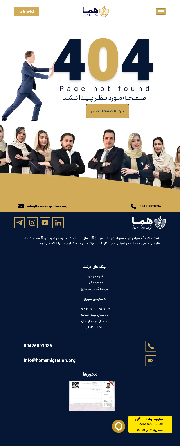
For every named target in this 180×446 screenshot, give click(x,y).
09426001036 (38, 346)
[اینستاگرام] (32, 222)
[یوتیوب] (45, 222)
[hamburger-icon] (161, 11)
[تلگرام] (19, 222)
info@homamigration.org (50, 360)
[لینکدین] (58, 223)
